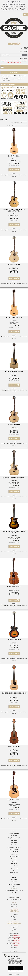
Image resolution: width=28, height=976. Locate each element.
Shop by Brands (14, 849)
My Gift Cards (14, 868)
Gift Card (17, 8)
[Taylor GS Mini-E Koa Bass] (14, 571)
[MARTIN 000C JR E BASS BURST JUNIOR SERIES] (14, 516)
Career (14, 877)
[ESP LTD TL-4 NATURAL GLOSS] (14, 302)
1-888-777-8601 (24, 51)
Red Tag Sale (14, 840)
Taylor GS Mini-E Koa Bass (14, 586)
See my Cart (14, 863)
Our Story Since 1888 (14, 884)
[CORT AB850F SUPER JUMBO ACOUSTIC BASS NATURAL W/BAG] (14, 194)
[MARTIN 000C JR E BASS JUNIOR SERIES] (14, 462)
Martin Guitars (14, 373)
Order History (14, 865)
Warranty (14, 892)
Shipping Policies (14, 897)
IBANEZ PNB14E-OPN (14, 746)
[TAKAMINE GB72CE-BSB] (14, 624)
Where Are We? (14, 872)
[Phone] (19, 43)
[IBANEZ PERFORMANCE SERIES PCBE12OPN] (14, 677)
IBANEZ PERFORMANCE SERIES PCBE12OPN (14, 693)
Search (24, 55)
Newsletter (24, 8)
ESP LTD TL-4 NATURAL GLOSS (14, 318)
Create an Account (20, 6)
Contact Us (14, 875)
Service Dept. (10, 8)
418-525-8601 (24, 48)
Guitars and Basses (17, 78)
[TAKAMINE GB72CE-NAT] (14, 249)
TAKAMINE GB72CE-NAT (14, 264)
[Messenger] (14, 43)
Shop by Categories (14, 833)
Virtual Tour (15, 9)
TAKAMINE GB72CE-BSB (14, 639)
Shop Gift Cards (14, 851)
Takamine (14, 267)
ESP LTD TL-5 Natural (14, 156)
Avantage (17, 974)
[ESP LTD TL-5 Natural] (14, 140)
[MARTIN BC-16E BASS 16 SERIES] (14, 356)
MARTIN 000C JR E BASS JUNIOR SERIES (14, 478)
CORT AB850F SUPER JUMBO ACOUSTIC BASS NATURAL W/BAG (14, 210)
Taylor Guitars (14, 589)
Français (22, 9)
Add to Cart (13, 169)
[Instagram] (11, 43)
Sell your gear (7, 9)
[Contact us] (16, 43)
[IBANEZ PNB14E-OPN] (14, 731)
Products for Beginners (14, 847)
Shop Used (14, 835)
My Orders (12, 6)
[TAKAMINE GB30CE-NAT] (14, 409)
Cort (14, 213)
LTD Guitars (14, 158)
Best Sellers (14, 844)
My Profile (14, 861)
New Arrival (14, 842)
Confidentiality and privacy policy (14, 890)
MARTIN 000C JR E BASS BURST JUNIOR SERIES (14, 532)
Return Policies (14, 895)
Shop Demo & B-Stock (14, 838)
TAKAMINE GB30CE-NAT (14, 424)
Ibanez (14, 695)
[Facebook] (9, 43)
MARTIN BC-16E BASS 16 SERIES (14, 371)
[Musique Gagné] (14, 28)
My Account (5, 6)
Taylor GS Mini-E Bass (14, 800)
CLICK (22, 61)
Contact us (3, 8)
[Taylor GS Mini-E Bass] (14, 784)
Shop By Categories (6, 78)
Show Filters (14, 72)
